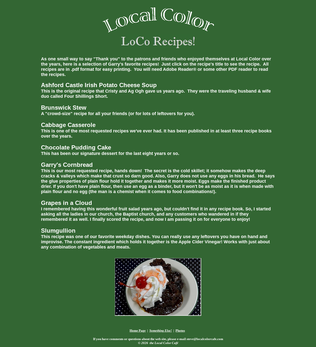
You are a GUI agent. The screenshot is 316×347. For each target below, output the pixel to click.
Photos (180, 330)
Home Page (138, 330)
